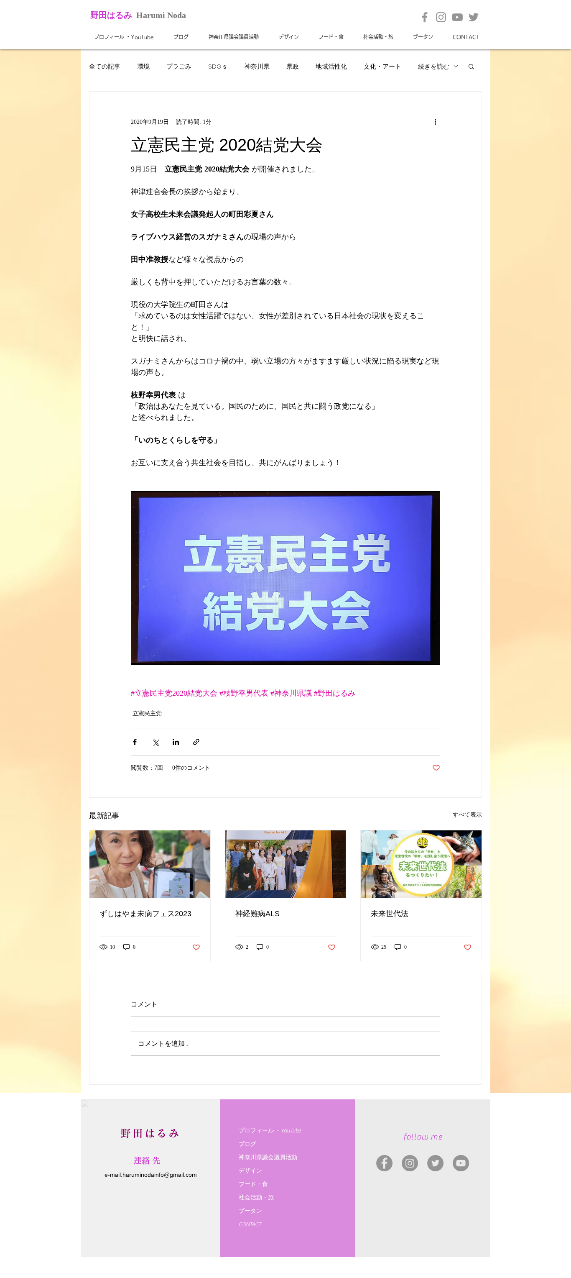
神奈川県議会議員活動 (268, 1157)
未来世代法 (389, 913)
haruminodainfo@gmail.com (159, 1174)
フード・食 (253, 1184)
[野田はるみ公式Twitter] (473, 17)
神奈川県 (257, 66)
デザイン (250, 1171)
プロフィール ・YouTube (270, 1130)
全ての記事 (104, 66)
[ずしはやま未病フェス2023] (149, 864)
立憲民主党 (147, 713)
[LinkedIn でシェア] (176, 742)
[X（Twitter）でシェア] (155, 742)
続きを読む (433, 66)
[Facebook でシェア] (135, 742)
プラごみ (178, 66)
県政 (292, 66)
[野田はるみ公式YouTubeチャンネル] (457, 17)
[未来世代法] (421, 864)
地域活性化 (331, 66)
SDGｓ (218, 66)
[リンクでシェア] (196, 742)
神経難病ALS (257, 913)
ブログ (247, 1144)
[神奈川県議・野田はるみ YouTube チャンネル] (461, 1163)
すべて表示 (467, 815)
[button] (471, 66)
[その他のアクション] (435, 122)
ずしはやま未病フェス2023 (145, 913)
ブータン (250, 1211)
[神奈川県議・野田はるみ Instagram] (410, 1163)
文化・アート (382, 66)
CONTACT (250, 1224)
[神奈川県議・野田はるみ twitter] (435, 1163)
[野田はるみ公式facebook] (424, 17)
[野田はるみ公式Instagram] (441, 17)
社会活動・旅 (256, 1197)
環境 (143, 66)
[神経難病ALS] (285, 864)
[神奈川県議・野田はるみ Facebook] (384, 1163)
